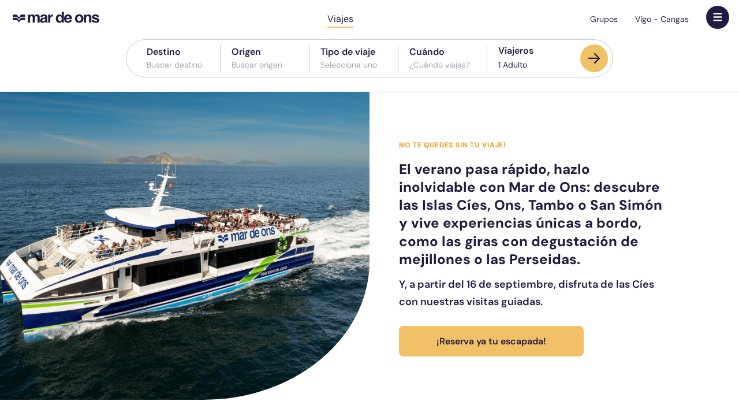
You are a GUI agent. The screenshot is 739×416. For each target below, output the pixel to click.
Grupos (604, 19)
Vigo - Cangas (662, 19)
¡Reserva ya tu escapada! (491, 341)
